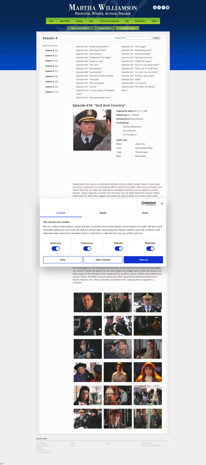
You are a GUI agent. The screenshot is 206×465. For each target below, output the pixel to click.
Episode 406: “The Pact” (87, 64)
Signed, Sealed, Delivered (80, 28)
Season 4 (51, 76)
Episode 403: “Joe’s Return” (89, 53)
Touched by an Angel (128, 28)
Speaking (79, 20)
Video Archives (140, 20)
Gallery (154, 20)
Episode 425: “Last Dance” (134, 83)
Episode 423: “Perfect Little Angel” (138, 75)
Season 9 (51, 50)
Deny (62, 260)
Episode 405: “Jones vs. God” (90, 61)
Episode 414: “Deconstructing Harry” (93, 97)
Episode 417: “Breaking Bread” (136, 53)
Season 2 (51, 86)
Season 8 (51, 55)
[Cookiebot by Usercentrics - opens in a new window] (143, 204)
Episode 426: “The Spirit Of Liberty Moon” (138, 88)
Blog (127, 20)
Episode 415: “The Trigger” (134, 46)
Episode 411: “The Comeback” (90, 83)
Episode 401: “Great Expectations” (92, 46)
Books (91, 20)
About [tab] (145, 213)
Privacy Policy (41, 450)
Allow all (143, 260)
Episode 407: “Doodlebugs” (89, 68)
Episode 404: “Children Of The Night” (93, 57)
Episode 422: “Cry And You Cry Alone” (140, 72)
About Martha (65, 20)
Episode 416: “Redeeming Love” (137, 50)
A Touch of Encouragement (109, 20)
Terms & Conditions (43, 452)
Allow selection (103, 260)
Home (51, 20)
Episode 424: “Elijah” (131, 79)
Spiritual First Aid (42, 445)
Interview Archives (104, 28)
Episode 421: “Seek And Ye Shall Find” (140, 68)
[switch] (87, 248)
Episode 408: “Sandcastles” (89, 72)
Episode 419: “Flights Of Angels (136, 61)
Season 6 (51, 66)
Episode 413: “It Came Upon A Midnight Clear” (95, 92)
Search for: (120, 37)
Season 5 (51, 71)
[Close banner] (162, 204)
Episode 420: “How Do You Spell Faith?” (141, 64)
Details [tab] (103, 213)
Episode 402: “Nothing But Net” (91, 50)
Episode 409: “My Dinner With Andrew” (95, 75)
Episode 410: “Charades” (87, 79)
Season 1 (51, 92)
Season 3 (51, 81)
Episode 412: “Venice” (86, 86)
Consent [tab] (61, 213)
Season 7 (51, 60)
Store (108, 443)
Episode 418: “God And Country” (137, 57)
